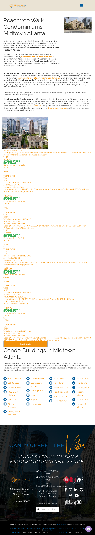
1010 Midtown (34, 106)
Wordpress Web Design (61, 532)
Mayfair (34, 399)
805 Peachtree (14, 378)
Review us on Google (47, 504)
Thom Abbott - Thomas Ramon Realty (48, 493)
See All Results (25, 344)
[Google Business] (81, 490)
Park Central (59, 383)
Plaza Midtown (60, 401)
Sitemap (13, 528)
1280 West (12, 399)
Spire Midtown (83, 399)
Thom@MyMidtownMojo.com (51, 486)
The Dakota (82, 383)
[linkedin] (75, 490)
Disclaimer (15, 532)
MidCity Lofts (60, 378)
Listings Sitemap (22, 528)
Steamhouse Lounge (57, 108)
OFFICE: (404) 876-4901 (49, 478)
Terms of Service (79, 528)
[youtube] (77, 495)
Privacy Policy (68, 528)
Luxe (33, 395)
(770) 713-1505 (61, 524)
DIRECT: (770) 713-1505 (49, 472)
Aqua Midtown (37, 378)
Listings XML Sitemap (36, 528)
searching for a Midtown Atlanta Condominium (39, 78)
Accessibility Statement (53, 528)
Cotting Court (37, 391)
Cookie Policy (48, 530)
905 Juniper (13, 383)
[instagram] (70, 490)
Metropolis (36, 404)
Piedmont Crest (61, 396)
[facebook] (66, 490)
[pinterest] (70, 495)
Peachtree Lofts (61, 387)
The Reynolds (83, 387)
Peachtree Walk (61, 392)
